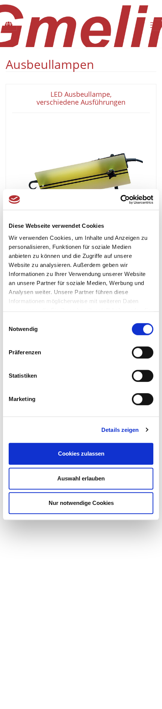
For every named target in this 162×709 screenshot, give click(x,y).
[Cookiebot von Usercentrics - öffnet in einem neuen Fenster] (120, 199)
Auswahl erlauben (81, 478)
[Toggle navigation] (153, 25)
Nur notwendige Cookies (81, 503)
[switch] (142, 352)
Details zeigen (120, 430)
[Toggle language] (8, 25)
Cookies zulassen (81, 453)
